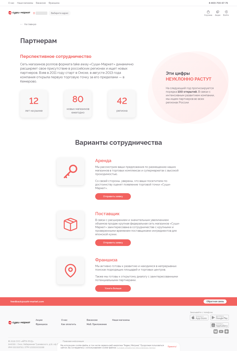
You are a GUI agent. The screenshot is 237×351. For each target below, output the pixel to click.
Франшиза (54, 3)
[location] (40, 13)
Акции (217, 15)
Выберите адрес (59, 13)
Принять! (172, 347)
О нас (11, 3)
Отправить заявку (113, 196)
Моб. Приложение (97, 324)
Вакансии (41, 3)
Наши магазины (25, 3)
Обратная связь (215, 301)
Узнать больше (113, 288)
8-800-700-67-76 (218, 3)
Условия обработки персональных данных (136, 348)
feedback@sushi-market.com (27, 301)
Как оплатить (68, 324)
